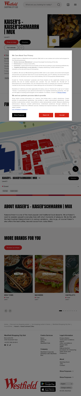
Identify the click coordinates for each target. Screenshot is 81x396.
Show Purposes (19, 115)
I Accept (62, 115)
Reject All (46, 115)
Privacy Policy (61, 92)
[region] (40, 85)
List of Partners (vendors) (19, 109)
